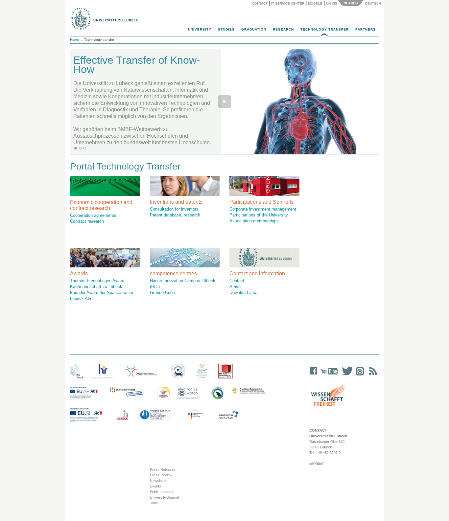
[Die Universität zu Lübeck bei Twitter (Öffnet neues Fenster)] (345, 375)
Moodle (315, 3)
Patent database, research (175, 215)
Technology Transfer (324, 29)
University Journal (164, 497)
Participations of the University (258, 215)
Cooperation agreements (93, 215)
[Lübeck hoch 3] (122, 415)
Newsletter (158, 481)
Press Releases (163, 469)
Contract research (87, 221)
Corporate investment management (262, 209)
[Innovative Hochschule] (228, 415)
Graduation (253, 29)
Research (283, 29)
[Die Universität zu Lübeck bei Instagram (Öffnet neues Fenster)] (358, 375)
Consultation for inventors (174, 209)
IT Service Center (287, 3)
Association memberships (254, 220)
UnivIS (331, 3)
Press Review (161, 475)
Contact (260, 3)
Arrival (235, 286)
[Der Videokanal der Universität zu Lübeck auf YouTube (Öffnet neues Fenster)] (328, 375)
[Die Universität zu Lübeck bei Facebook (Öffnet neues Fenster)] (313, 375)
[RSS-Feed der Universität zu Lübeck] (371, 375)
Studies (226, 29)
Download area (243, 292)
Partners (365, 29)
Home (74, 39)
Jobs (154, 503)
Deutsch (372, 3)
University (199, 29)
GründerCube (162, 292)
